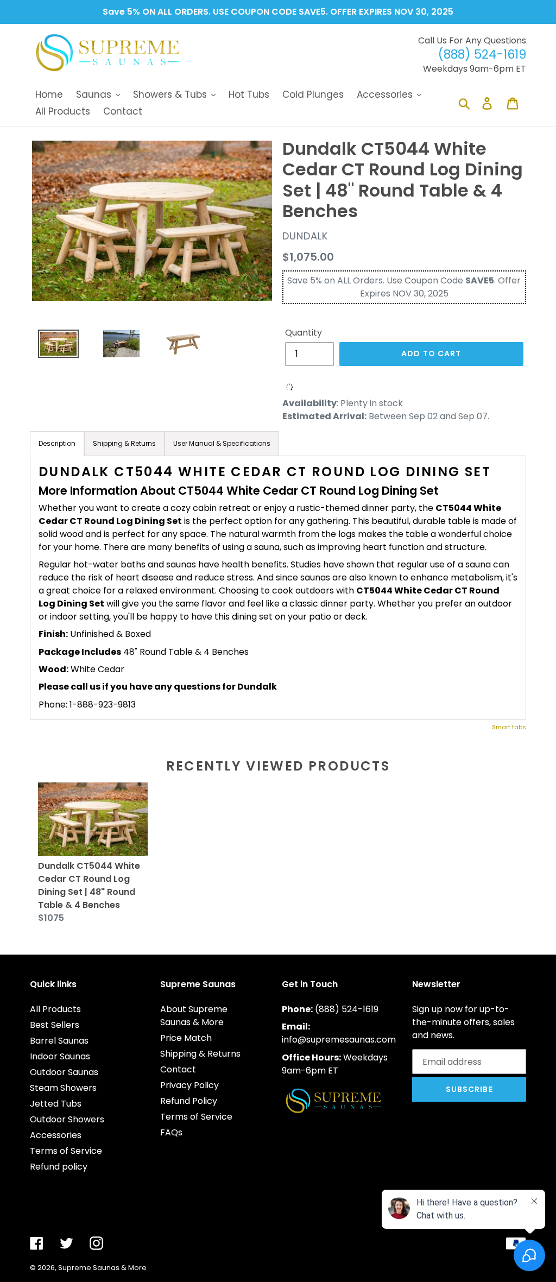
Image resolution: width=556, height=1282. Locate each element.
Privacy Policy (189, 1085)
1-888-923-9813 (103, 704)
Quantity (303, 332)
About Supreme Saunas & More (194, 1015)
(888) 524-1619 (346, 1009)
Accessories (55, 1135)
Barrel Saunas (59, 1040)
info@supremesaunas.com (339, 1039)
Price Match (186, 1038)
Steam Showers (63, 1088)
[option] (54, 347)
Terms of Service (66, 1151)
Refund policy (58, 1166)
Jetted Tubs (55, 1103)
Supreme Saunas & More (102, 1267)
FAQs (171, 1132)
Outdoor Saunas (64, 1072)
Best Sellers (54, 1025)
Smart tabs (509, 727)
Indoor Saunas (60, 1056)
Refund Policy (188, 1101)
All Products (55, 1009)
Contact (178, 1069)
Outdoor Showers (67, 1119)
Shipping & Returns (200, 1053)
